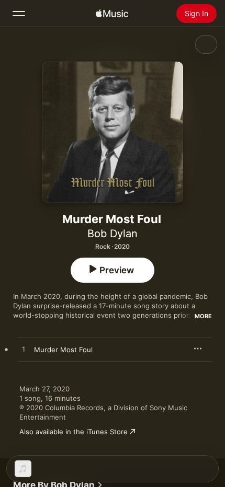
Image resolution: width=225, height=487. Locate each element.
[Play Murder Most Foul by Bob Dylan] (23, 349)
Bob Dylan (112, 233)
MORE (203, 316)
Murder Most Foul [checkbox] (63, 349)
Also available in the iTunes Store (73, 431)
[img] (112, 13)
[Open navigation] (18, 13)
